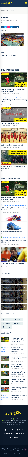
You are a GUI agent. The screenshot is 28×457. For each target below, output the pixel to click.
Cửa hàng (7, 327)
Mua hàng (15, 437)
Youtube (18, 323)
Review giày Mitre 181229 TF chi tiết (17, 365)
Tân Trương (6, 20)
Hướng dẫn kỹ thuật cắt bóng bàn (12, 264)
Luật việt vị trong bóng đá (10, 123)
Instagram (7, 323)
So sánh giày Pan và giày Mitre (11, 231)
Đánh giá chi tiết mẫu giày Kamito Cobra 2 (18, 380)
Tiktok (18, 319)
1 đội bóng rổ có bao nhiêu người (12, 145)
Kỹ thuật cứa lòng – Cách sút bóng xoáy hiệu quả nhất (13, 198)
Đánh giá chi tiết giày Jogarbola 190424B (18, 373)
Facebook (7, 319)
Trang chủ (3, 10)
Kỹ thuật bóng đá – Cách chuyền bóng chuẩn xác (17, 349)
